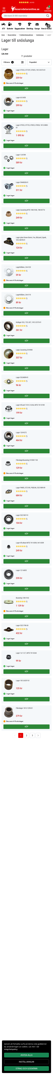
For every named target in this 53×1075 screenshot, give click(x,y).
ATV (3, 28)
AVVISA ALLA (26, 1055)
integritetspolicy (10, 1049)
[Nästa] (49, 26)
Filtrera (8, 62)
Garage (37, 28)
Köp (26, 88)
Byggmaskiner (20, 28)
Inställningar (26, 1061)
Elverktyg (29, 28)
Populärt (33, 62)
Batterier (10, 28)
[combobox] (26, 15)
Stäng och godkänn (26, 1068)
